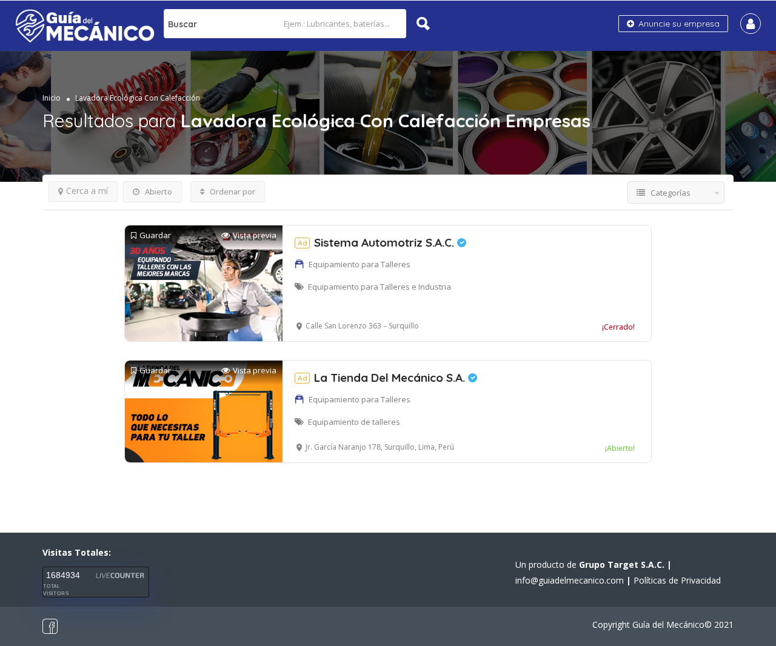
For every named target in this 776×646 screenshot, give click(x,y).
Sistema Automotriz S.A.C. (377, 242)
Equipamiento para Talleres (359, 264)
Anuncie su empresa (678, 23)
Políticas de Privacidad (677, 580)
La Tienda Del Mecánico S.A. (383, 377)
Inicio (51, 98)
